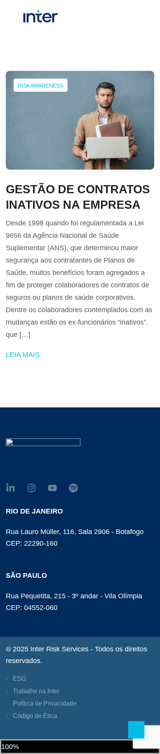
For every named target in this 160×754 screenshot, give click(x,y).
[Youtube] (52, 488)
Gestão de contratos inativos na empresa (78, 197)
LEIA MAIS (23, 355)
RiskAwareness (40, 85)
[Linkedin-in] (10, 488)
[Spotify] (73, 488)
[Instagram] (31, 488)
